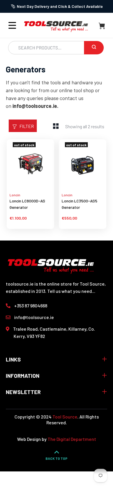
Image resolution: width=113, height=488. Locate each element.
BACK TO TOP (56, 458)
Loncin (15, 195)
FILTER (26, 126)
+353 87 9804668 (30, 305)
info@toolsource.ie (34, 317)
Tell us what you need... (71, 291)
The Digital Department (72, 439)
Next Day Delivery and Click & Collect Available (60, 6)
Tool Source (64, 416)
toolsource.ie (20, 283)
